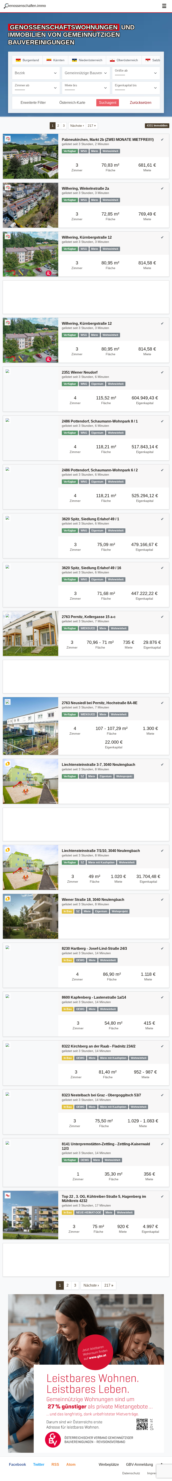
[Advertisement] (86, 297)
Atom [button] (70, 1464)
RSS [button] (55, 1464)
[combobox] (36, 73)
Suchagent (107, 103)
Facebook (17, 1464)
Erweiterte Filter (33, 103)
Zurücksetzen (140, 103)
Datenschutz (131, 1473)
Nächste (77, 125)
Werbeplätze (109, 1464)
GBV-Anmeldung (139, 1464)
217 (92, 125)
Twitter (38, 1464)
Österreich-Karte (72, 103)
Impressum (155, 1473)
